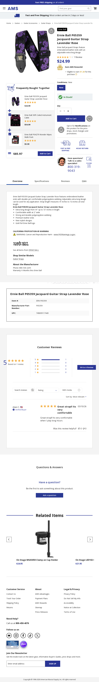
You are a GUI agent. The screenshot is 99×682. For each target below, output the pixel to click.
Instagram (16, 635)
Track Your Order (13, 598)
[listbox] (75, 88)
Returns (9, 607)
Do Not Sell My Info (72, 598)
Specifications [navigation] (42, 181)
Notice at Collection (72, 607)
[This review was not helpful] (84, 428)
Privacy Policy (69, 594)
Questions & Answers (49, 467)
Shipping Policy (12, 603)
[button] (95, 8)
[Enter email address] (28, 663)
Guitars (17, 23)
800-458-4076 (22, 623)
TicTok (30, 635)
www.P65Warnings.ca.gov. (65, 234)
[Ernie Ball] (20, 247)
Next (90, 539)
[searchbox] (21, 390)
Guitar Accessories (30, 23)
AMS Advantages (42, 594)
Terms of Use (69, 612)
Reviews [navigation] (65, 181)
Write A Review (86, 367)
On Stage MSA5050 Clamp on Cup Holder (27, 559)
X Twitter (37, 635)
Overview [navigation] (17, 181)
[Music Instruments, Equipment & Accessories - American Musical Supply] (13, 8)
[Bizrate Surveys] (15, 646)
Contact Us (11, 594)
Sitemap (38, 607)
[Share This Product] (51, 31)
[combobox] (74, 8)
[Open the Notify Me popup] (61, 130)
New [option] (61, 87)
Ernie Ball (62, 29)
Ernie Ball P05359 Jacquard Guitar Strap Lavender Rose (35, 97)
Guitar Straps (46, 23)
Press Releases (41, 612)
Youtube (9, 635)
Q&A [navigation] (84, 181)
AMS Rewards (41, 603)
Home (8, 23)
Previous (9, 539)
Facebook (23, 635)
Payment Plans (41, 598)
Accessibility (69, 603)
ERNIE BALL (34, 250)
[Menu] (4, 8)
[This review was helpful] (79, 428)
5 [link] (70, 57)
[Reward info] (76, 74)
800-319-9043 (74, 169)
